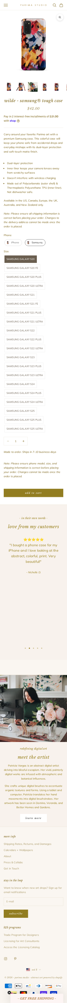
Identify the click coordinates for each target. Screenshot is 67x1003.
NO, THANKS (34, 526)
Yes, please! (33, 515)
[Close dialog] (59, 473)
